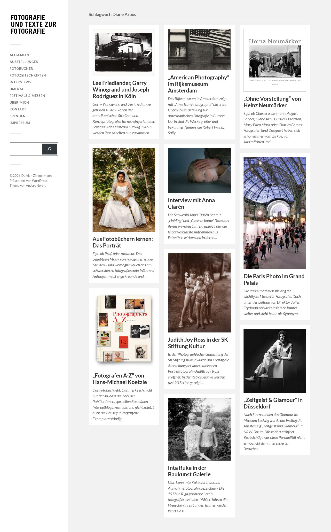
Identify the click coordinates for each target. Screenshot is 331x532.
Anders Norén (35, 185)
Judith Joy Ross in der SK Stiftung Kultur (198, 342)
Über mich (19, 102)
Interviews (20, 82)
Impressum (20, 123)
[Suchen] (49, 149)
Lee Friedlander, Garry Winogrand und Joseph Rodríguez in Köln (121, 89)
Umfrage (18, 89)
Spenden (18, 116)
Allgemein (19, 55)
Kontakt (18, 109)
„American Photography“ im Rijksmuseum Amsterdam (198, 84)
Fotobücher (21, 68)
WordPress (39, 181)
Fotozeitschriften (28, 75)
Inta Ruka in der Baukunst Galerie (189, 471)
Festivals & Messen (27, 96)
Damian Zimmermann (36, 175)
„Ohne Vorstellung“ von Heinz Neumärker (272, 101)
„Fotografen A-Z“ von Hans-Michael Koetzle (120, 378)
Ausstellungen (24, 62)
